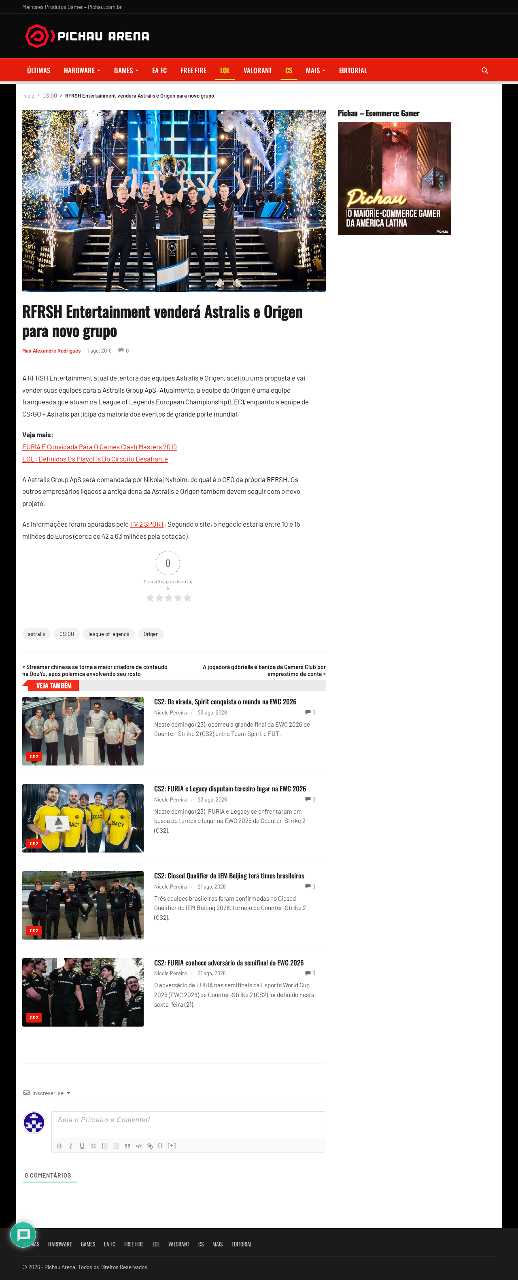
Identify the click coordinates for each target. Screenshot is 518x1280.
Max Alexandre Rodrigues (51, 350)
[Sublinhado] (82, 1146)
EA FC (159, 70)
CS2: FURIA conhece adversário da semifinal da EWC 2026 (229, 962)
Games (123, 70)
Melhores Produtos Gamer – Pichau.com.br (72, 6)
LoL (225, 70)
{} (160, 1145)
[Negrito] (59, 1146)
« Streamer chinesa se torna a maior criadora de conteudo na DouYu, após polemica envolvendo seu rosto (95, 670)
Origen (151, 634)
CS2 (34, 756)
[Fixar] (93, 1146)
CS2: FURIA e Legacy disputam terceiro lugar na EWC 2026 (230, 788)
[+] (172, 1145)
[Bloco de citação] (127, 1146)
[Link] (150, 1146)
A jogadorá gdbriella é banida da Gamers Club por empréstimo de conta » (264, 670)
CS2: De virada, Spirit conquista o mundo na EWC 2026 (225, 701)
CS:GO (49, 95)
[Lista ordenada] (104, 1146)
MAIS (313, 70)
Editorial (353, 70)
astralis (36, 634)
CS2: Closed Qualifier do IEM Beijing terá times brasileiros (229, 875)
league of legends (109, 634)
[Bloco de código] (138, 1146)
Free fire (193, 70)
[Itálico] (70, 1146)
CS (288, 70)
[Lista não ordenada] (116, 1146)
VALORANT (258, 70)
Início (28, 95)
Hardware (79, 70)
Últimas (38, 70)
